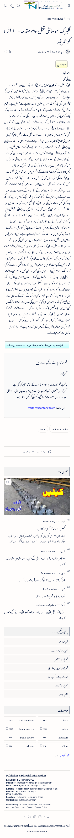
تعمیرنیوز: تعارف (61, 642)
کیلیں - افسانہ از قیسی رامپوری (51, 528)
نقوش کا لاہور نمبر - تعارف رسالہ (50, 595)
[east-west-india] (59, 429)
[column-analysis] (45, 604)
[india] (43, 429)
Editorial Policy (12, 804)
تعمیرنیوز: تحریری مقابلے (58, 668)
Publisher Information (28, 804)
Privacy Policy (41, 807)
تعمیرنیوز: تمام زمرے (59, 650)
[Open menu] (69, 6)
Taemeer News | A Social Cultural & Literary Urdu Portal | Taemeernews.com (41, 828)
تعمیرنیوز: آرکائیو (61, 685)
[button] (8, 482)
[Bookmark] (5, 5)
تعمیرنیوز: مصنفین (61, 659)
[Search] (18, 6)
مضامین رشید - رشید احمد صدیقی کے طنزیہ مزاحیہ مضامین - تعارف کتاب (35, 561)
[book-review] (48, 550)
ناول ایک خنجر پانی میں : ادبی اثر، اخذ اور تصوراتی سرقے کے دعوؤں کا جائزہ (34, 614)
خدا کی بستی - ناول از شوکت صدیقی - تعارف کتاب (41, 579)
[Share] (5, 51)
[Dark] (12, 6)
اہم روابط (63, 694)
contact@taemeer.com (41, 407)
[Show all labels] (62, 755)
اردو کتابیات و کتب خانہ (57, 676)
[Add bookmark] (10, 51)
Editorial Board (45, 804)
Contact (30, 807)
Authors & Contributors (15, 807)
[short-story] (49, 520)
